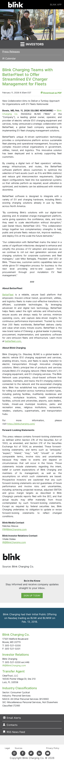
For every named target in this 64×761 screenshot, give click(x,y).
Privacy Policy (52, 748)
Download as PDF (52, 92)
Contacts (12, 724)
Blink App (56, 4)
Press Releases (11, 51)
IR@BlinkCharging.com (14, 665)
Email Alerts (14, 717)
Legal (7, 748)
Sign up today (32, 595)
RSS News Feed (16, 731)
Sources (18, 748)
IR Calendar (9, 58)
